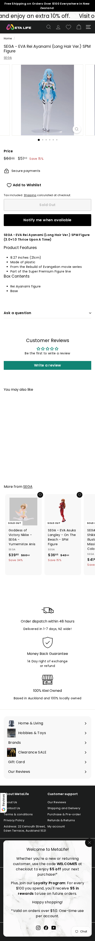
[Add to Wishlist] (40, 495)
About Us (10, 802)
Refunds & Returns (61, 820)
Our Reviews (57, 802)
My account (56, 826)
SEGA (8, 57)
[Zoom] (76, 129)
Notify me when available (47, 220)
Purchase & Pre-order (64, 814)
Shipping (30, 195)
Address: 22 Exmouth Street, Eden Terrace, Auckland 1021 (25, 828)
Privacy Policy (14, 820)
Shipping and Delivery (64, 808)
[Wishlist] (68, 27)
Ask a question (17, 313)
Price (8, 151)
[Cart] (79, 26)
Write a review (47, 365)
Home (8, 38)
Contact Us (12, 808)
